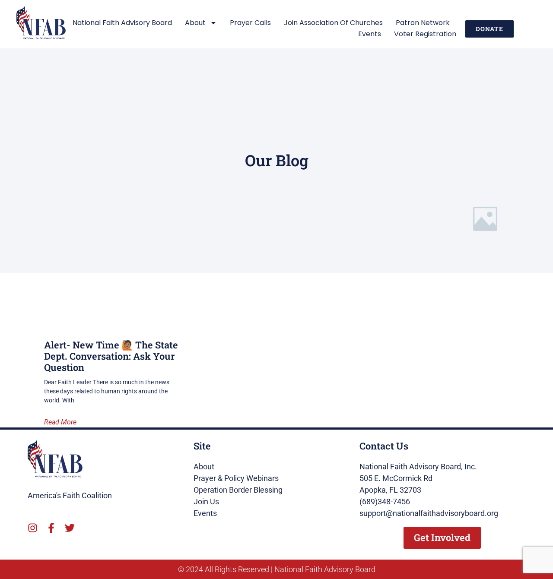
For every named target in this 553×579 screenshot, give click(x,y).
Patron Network (423, 23)
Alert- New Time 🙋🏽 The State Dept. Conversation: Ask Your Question (111, 356)
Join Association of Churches (333, 23)
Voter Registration (425, 34)
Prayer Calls (250, 23)
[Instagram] (33, 528)
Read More (60, 422)
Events (369, 34)
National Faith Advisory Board (122, 23)
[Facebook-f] (51, 528)
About (195, 23)
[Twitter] (70, 528)
